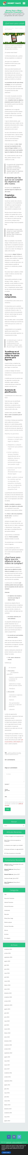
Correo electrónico (7, 790)
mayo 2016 (7, 1092)
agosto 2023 (7, 1009)
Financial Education (8, 906)
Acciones (6, 934)
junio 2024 (6, 969)
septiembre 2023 (8, 1005)
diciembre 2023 (7, 993)
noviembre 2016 (8, 1073)
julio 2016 (6, 1088)
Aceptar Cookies (6, 1152)
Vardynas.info (7, 878)
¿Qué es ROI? (16, 874)
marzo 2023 (7, 1029)
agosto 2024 (7, 961)
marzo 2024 (7, 981)
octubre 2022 (7, 1049)
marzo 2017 (7, 1065)
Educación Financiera (13, 12)
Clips (5, 894)
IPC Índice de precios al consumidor (12, 853)
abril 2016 (6, 1096)
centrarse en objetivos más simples (14, 752)
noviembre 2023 (8, 997)
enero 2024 (7, 989)
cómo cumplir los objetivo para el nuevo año (13, 753)
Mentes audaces (8, 922)
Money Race (11, 10)
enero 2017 (7, 1069)
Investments (7, 910)
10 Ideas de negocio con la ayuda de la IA (13, 836)
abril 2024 (6, 977)
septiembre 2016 (8, 1080)
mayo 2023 (7, 1021)
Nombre (7, 784)
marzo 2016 (7, 1100)
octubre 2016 (7, 1076)
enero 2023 (7, 1037)
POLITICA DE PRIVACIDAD (17, 1142)
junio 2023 (6, 1017)
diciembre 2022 (7, 1041)
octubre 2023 (7, 1001)
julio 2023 (6, 1013)
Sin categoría (7, 938)
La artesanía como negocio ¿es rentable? (13, 845)
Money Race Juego (8, 918)
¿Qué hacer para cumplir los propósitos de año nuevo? (13, 28)
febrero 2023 (7, 1033)
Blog (19, 10)
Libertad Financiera (8, 902)
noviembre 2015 (8, 1112)
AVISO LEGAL (8, 1142)
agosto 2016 (7, 1084)
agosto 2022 (7, 1057)
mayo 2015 (7, 1116)
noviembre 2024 (8, 949)
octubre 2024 (7, 953)
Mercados (6, 914)
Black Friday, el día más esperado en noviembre (12, 841)
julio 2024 (6, 965)
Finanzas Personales (8, 926)
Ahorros (6, 930)
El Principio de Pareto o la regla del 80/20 (13, 849)
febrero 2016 (7, 1104)
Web (6, 796)
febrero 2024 (7, 985)
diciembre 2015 (7, 1108)
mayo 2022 (7, 1061)
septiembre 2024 (8, 957)
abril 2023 (6, 1025)
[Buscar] (23, 825)
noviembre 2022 (8, 1045)
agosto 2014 (7, 1120)
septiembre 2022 (8, 1053)
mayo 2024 (7, 973)
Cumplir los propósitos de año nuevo (11, 754)
